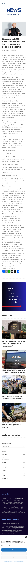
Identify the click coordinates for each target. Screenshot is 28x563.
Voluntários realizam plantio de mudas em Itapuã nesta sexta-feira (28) (12, 425)
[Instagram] (2, 3)
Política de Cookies (8, 561)
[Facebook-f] (1, 3)
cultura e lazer (5, 50)
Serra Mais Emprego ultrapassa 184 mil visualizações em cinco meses (14, 371)
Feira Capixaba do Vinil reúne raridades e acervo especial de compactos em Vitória (12, 398)
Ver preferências (14, 558)
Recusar (14, 554)
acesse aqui (18, 534)
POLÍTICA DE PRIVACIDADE (17, 561)
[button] (26, 537)
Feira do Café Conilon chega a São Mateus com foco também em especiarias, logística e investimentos (13, 344)
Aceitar (14, 550)
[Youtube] (4, 3)
